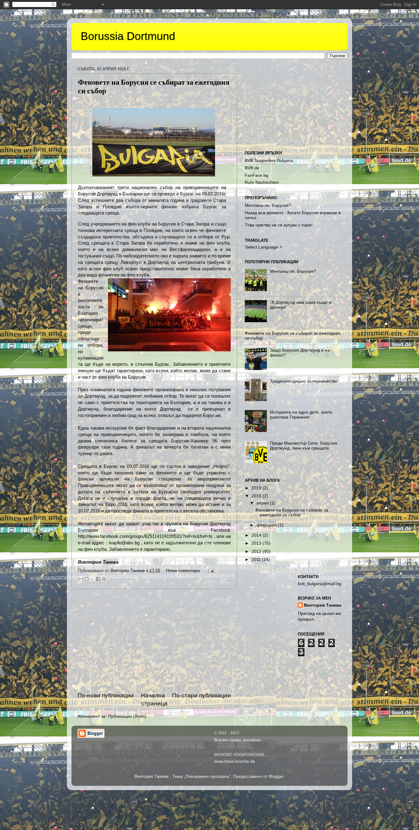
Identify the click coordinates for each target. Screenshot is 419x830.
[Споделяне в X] (92, 579)
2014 (257, 535)
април (263, 503)
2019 (257, 488)
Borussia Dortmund (128, 36)
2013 (257, 543)
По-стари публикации (201, 695)
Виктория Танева (322, 605)
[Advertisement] (154, 640)
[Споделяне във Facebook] (98, 579)
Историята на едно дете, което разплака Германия (301, 414)
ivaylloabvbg (124, 542)
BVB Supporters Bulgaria (269, 160)
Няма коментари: (184, 570)
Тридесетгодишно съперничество (303, 381)
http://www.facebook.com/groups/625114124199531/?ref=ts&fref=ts (145, 536)
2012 (257, 551)
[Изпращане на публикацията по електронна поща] (210, 570)
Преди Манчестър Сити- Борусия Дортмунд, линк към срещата (303, 445)
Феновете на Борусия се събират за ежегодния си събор (291, 512)
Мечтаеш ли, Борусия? (268, 205)
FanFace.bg (256, 175)
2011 (257, 559)
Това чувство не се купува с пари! (279, 225)
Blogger (276, 776)
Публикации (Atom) (127, 716)
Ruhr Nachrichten (262, 182)
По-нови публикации (106, 695)
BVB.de (252, 168)
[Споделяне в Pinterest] (104, 579)
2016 (257, 496)
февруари (267, 525)
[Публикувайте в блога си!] (86, 579)
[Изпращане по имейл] (81, 579)
